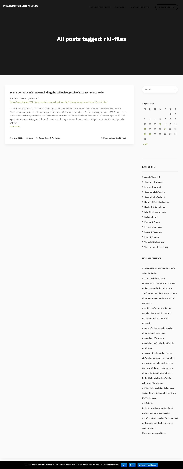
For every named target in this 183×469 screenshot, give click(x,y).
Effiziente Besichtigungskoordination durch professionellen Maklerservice (157, 408)
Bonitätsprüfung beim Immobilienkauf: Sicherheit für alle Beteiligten (158, 343)
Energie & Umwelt (152, 187)
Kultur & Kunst (150, 217)
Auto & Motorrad (152, 177)
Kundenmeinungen (140, 7)
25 (150, 134)
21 (165, 129)
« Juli (145, 144)
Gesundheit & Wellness (49, 138)
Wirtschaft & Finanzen (154, 242)
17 (145, 129)
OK (124, 465)
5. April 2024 (17, 138)
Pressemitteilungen (100, 7)
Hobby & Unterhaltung (154, 207)
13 (160, 124)
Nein (132, 465)
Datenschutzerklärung (147, 465)
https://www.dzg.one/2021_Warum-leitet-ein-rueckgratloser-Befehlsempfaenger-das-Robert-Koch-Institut (58, 102)
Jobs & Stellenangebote (155, 212)
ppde (31, 138)
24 (145, 134)
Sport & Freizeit (151, 237)
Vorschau (120, 7)
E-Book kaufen (166, 7)
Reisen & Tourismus (153, 232)
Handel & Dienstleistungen (156, 202)
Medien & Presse (152, 222)
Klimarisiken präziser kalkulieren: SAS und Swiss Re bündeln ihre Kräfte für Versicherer (159, 393)
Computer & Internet (153, 182)
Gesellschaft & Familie (154, 192)
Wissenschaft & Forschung (156, 247)
